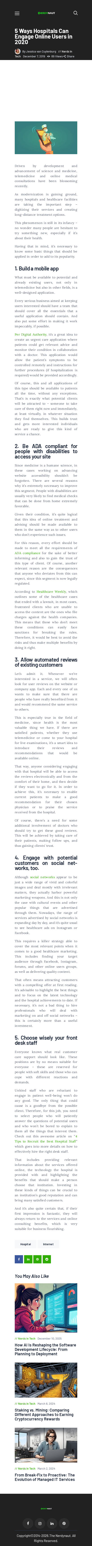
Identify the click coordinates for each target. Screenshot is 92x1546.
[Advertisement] (46, 91)
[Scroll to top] (89, 1543)
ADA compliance (27, 553)
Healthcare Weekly (51, 592)
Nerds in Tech (26, 1338)
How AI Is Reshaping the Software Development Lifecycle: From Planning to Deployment (45, 1349)
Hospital (25, 1244)
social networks (42, 877)
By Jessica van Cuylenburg (39, 51)
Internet (48, 1244)
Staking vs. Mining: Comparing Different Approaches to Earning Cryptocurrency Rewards (44, 1414)
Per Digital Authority (30, 334)
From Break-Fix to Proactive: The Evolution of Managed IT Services (45, 1477)
